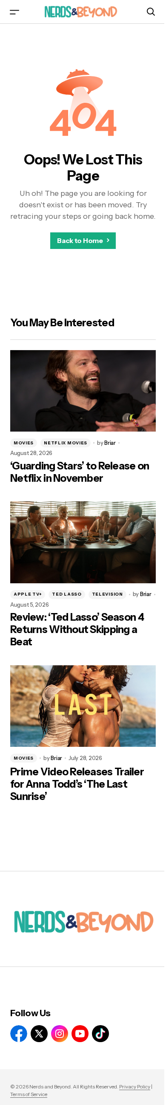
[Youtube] (80, 1033)
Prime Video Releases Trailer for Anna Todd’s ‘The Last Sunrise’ (77, 784)
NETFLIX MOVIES (65, 443)
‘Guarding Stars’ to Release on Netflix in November (79, 472)
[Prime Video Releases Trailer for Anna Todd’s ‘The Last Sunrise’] (83, 706)
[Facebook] (18, 1033)
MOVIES (24, 443)
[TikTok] (100, 1033)
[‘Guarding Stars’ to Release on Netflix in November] (83, 391)
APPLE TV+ (28, 594)
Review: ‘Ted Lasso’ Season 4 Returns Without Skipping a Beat (77, 629)
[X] (39, 1033)
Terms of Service (28, 1094)
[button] (14, 11)
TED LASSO (66, 594)
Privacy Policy (134, 1086)
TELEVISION (107, 594)
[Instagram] (59, 1033)
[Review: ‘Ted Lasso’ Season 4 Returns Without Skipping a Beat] (83, 542)
